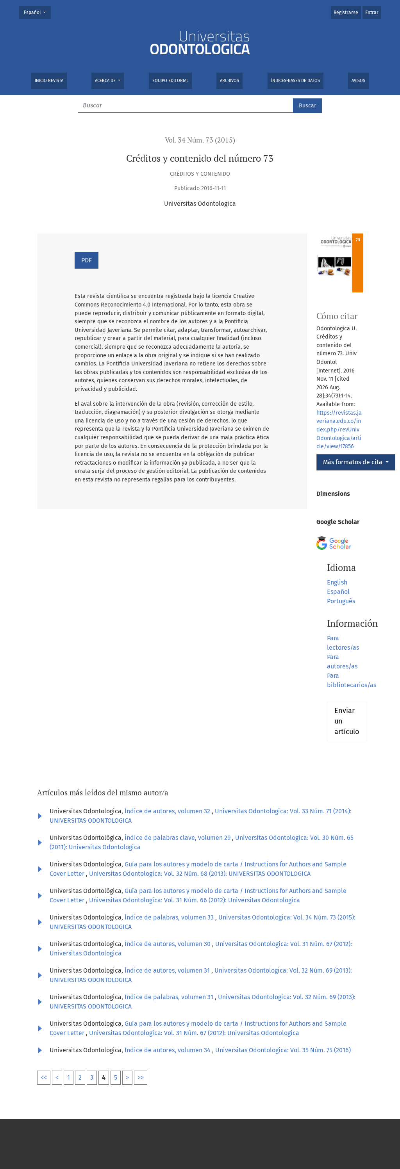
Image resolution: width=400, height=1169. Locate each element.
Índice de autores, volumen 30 (168, 944)
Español (37, 12)
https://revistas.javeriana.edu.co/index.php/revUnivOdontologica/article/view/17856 (339, 430)
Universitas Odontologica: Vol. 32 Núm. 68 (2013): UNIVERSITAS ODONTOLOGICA (200, 873)
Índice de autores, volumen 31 (168, 970)
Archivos (229, 80)
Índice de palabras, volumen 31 (170, 997)
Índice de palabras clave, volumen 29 (178, 837)
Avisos (358, 80)
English (337, 582)
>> (141, 1077)
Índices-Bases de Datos (295, 80)
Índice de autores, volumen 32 (168, 811)
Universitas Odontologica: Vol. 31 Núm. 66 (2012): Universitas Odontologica (194, 900)
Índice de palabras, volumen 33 (170, 917)
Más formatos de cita (353, 462)
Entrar (372, 12)
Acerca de (106, 80)
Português (341, 601)
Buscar (307, 105)
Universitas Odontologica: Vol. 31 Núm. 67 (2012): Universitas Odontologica (194, 1033)
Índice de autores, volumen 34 (168, 1050)
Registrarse (346, 12)
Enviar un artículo (346, 721)
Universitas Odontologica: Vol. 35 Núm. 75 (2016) (283, 1050)
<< (44, 1077)
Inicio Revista (49, 80)
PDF (86, 260)
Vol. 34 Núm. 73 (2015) (200, 139)
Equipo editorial (170, 80)
